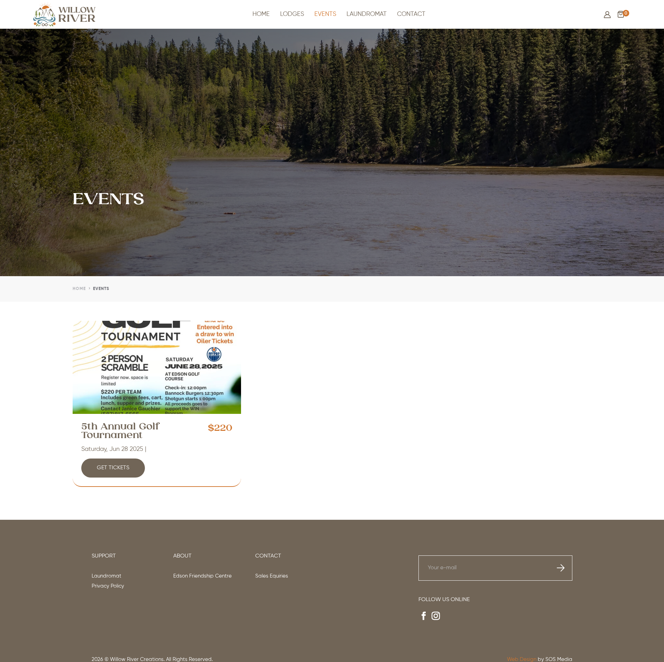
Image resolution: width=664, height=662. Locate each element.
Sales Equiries (271, 576)
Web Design (521, 659)
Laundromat (367, 14)
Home (261, 14)
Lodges (292, 14)
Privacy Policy (108, 586)
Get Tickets (113, 468)
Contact (411, 14)
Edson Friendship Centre (202, 576)
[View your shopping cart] (621, 16)
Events (325, 14)
